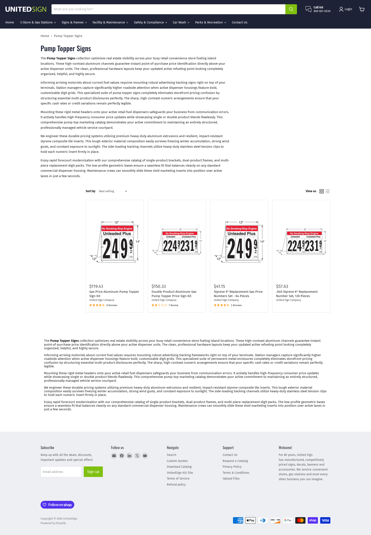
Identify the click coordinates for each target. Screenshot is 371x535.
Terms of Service (178, 478)
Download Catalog (179, 467)
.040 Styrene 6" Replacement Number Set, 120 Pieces (297, 294)
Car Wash (180, 22)
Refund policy (176, 484)
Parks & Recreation (209, 22)
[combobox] (168, 9)
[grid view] (322, 191)
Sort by (90, 191)
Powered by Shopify (53, 523)
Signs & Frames (73, 22)
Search (171, 455)
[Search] (291, 9)
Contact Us (239, 22)
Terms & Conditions (236, 473)
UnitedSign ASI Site (180, 473)
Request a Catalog (235, 461)
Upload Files (231, 478)
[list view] (328, 191)
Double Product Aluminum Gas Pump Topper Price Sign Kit (174, 294)
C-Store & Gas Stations (36, 22)
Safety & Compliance (149, 22)
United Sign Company (101, 300)
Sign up (93, 471)
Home (9, 22)
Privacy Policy (232, 467)
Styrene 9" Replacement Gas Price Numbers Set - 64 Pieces (238, 294)
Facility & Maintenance (109, 22)
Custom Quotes (177, 461)
